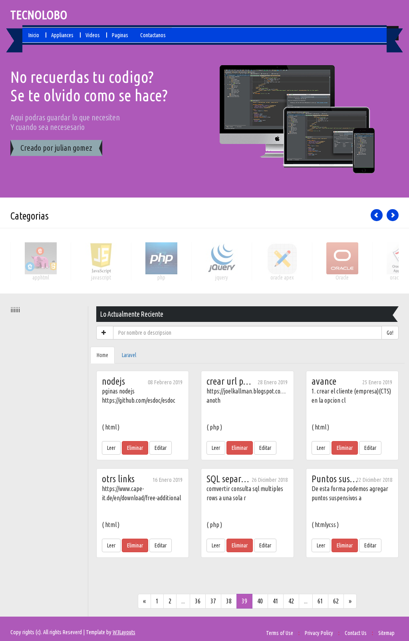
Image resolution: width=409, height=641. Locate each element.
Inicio (33, 35)
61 (320, 601)
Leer (111, 448)
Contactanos (153, 35)
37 (213, 601)
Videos (92, 35)
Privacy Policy (319, 633)
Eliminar (135, 448)
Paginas (120, 35)
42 (291, 601)
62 (336, 601)
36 (198, 601)
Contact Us (356, 633)
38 (229, 601)
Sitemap (386, 633)
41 (275, 601)
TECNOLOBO (38, 15)
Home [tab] (102, 355)
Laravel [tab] (129, 355)
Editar (161, 448)
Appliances (62, 35)
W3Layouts (124, 632)
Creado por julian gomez (56, 147)
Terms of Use (279, 633)
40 (260, 601)
